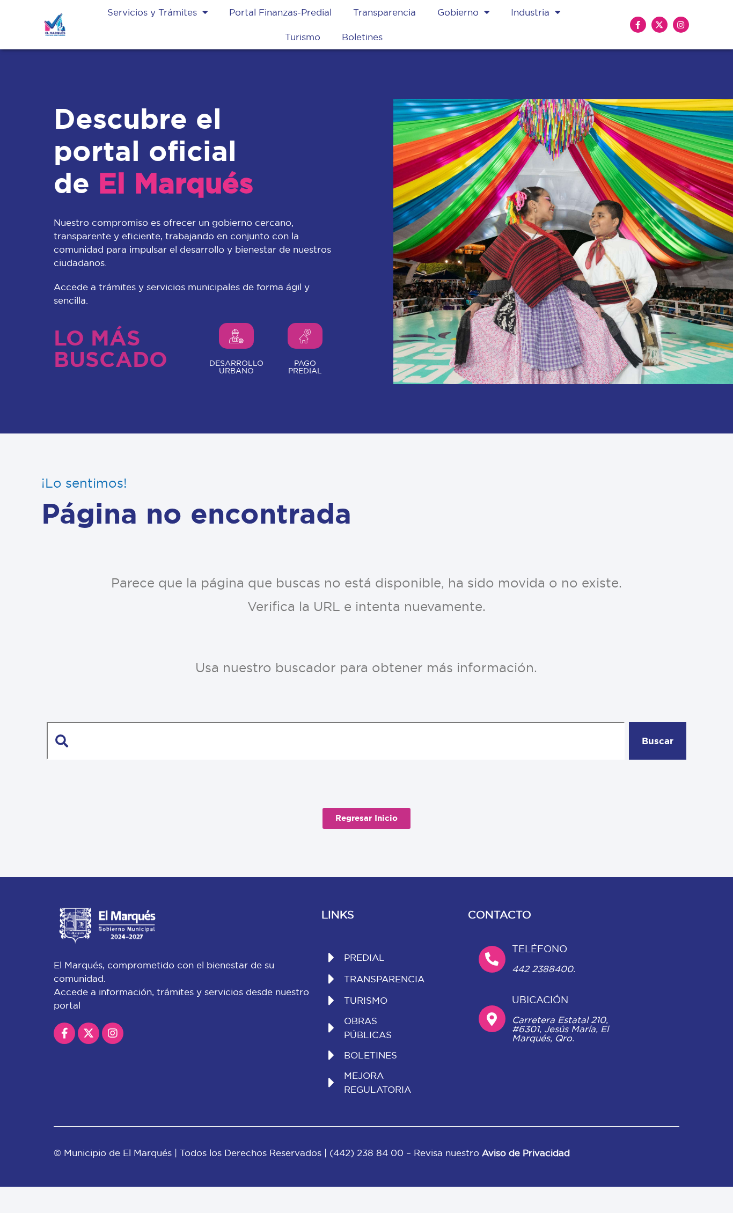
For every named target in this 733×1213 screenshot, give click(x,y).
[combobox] (335, 741)
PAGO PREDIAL (305, 367)
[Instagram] (681, 25)
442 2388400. (543, 968)
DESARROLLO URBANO (236, 367)
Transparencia (384, 12)
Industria (530, 12)
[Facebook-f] (638, 25)
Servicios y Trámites (152, 12)
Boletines (362, 36)
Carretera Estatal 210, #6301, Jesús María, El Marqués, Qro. (560, 1028)
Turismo (302, 36)
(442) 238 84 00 (367, 1152)
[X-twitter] (659, 25)
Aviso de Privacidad (526, 1152)
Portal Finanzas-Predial (280, 12)
